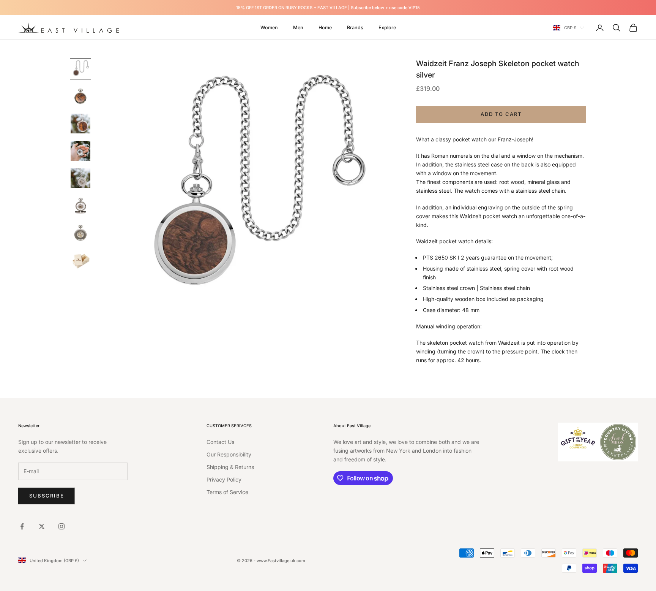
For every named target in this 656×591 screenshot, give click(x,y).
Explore (387, 27)
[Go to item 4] (80, 151)
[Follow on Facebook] (22, 526)
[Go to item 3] (80, 123)
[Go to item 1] (80, 68)
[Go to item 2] (80, 96)
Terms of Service (227, 492)
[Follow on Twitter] (42, 526)
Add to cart (501, 114)
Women (269, 27)
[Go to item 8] (80, 260)
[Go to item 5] (80, 178)
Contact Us (220, 442)
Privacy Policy (224, 479)
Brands (355, 27)
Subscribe (46, 496)
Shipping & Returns (230, 467)
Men (298, 27)
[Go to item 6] (80, 205)
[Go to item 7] (80, 233)
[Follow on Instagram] (61, 526)
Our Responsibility (229, 454)
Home (325, 27)
